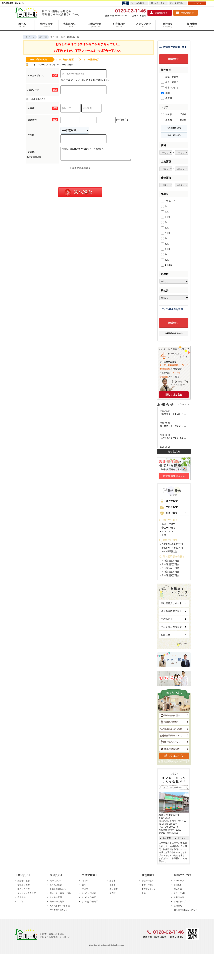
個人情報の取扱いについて (186, 910)
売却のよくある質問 (173, 729)
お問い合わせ (187, 13)
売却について (70, 25)
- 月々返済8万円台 (169, 571)
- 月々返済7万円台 (169, 568)
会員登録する (161, 13)
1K (166, 206)
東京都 (168, 120)
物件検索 (140, 3)
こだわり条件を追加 (172, 309)
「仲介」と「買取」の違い (60, 893)
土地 (167, 93)
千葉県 (182, 114)
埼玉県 (168, 114)
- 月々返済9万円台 (169, 575)
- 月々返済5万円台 (169, 560)
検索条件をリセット (174, 333)
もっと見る (174, 451)
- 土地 (163, 535)
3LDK (167, 249)
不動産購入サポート (171, 603)
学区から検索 (24, 885)
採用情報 (192, 25)
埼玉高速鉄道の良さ (171, 611)
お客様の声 (119, 25)
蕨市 (84, 885)
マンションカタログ (171, 626)
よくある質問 (56, 897)
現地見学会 (95, 25)
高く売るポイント (172, 742)
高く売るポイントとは (60, 906)
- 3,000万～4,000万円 (171, 547)
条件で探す (172, 501)
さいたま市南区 (89, 897)
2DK (167, 227)
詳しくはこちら (174, 755)
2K (166, 222)
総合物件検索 (24, 881)
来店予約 (178, 889)
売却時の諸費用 (171, 722)
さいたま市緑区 (89, 893)
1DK (167, 211)
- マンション (166, 531)
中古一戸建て (171, 82)
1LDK (167, 217)
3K (166, 238)
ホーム (22, 25)
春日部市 (114, 889)
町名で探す (172, 512)
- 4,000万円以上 (168, 551)
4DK (167, 260)
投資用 (168, 98)
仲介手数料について (173, 735)
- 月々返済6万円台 (169, 564)
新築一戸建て (171, 77)
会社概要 (168, 25)
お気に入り (159, 3)
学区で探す (172, 507)
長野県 (182, 120)
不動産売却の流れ (172, 715)
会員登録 (22, 897)
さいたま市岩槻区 (90, 901)
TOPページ (179, 881)
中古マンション (173, 87)
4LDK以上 (169, 265)
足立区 (113, 893)
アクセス (182, 838)
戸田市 (85, 889)
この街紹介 (167, 619)
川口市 (85, 881)
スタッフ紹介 (143, 25)
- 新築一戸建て (168, 524)
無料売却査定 (56, 885)
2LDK (167, 233)
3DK (167, 244)
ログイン (22, 901)
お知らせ (165, 634)
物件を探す (46, 25)
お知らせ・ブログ (182, 901)
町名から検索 (24, 889)
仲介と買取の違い (172, 749)
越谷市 (113, 881)
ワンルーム (170, 201)
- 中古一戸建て (168, 527)
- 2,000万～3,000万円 (171, 544)
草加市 (113, 885)
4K (166, 254)
